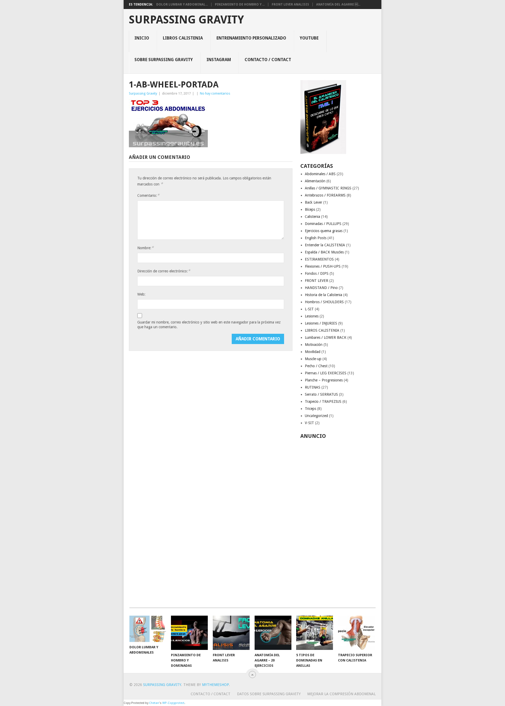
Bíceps (310, 209)
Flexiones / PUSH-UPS (323, 266)
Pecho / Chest (316, 366)
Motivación (313, 344)
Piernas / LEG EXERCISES (325, 373)
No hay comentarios (215, 93)
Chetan (154, 703)
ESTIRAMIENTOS (319, 259)
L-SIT (309, 309)
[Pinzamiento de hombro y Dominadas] (189, 633)
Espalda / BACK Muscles (324, 252)
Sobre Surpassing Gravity (163, 59)
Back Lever (313, 202)
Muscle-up (313, 359)
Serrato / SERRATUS (321, 394)
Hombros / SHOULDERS (324, 302)
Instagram (218, 59)
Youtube (309, 38)
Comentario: (148, 195)
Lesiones (312, 316)
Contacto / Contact (268, 59)
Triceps (310, 408)
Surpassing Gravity (186, 19)
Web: (141, 294)
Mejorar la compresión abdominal (341, 694)
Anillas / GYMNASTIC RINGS (328, 188)
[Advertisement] (338, 520)
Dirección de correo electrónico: (163, 270)
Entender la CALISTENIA (325, 245)
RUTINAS (312, 387)
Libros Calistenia (183, 38)
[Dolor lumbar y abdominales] (147, 629)
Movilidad (312, 352)
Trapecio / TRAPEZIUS (323, 401)
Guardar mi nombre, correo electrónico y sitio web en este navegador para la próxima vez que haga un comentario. (209, 324)
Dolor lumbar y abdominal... (182, 4)
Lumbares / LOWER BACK (325, 337)
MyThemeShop (215, 685)
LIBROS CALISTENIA (322, 330)
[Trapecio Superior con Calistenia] (356, 633)
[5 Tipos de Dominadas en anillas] (314, 633)
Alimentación (315, 181)
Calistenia (312, 216)
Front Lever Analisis (290, 4)
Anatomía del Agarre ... (338, 4)
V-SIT (309, 423)
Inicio (141, 38)
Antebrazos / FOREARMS (325, 195)
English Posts (315, 238)
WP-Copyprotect (173, 703)
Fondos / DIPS (317, 273)
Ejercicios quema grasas (323, 231)
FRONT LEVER (316, 280)
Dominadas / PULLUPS (323, 224)
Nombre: (145, 247)
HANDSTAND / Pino (321, 288)
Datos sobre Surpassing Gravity (269, 694)
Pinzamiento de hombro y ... (240, 4)
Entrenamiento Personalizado (251, 38)
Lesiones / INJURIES (321, 323)
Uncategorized (316, 416)
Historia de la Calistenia (323, 295)
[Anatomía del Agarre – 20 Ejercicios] (273, 633)
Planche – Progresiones (324, 380)
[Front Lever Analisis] (231, 633)
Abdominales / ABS (320, 174)
